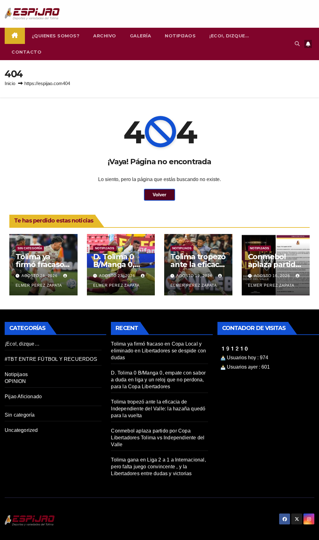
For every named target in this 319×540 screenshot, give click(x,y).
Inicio (10, 83)
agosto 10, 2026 (272, 276)
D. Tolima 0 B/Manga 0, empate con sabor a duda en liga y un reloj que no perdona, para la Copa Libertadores (158, 379)
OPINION (15, 381)
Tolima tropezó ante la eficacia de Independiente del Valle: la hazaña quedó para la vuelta (158, 408)
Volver (159, 194)
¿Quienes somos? (56, 36)
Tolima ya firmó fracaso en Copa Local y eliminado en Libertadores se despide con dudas (158, 350)
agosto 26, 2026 (40, 276)
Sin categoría (29, 248)
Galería (140, 36)
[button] (297, 43)
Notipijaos (180, 36)
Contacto (26, 52)
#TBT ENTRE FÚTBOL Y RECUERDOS (51, 359)
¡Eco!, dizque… (229, 36)
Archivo (104, 36)
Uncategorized (21, 430)
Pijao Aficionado (23, 396)
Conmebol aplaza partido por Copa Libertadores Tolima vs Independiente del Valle (157, 437)
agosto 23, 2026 (117, 276)
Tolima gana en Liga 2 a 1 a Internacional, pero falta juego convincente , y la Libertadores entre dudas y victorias (158, 466)
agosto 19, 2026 (195, 276)
